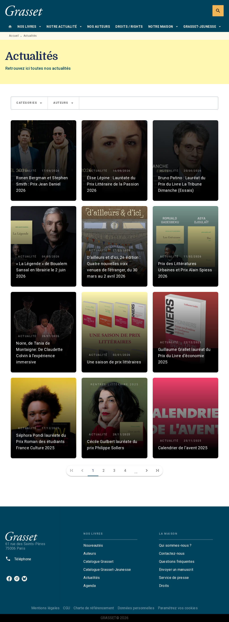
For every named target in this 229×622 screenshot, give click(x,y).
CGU (66, 608)
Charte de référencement (94, 608)
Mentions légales (45, 608)
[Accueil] (24, 10)
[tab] (10, 26)
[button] (29, 103)
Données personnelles (136, 608)
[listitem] (9, 578)
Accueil (14, 35)
